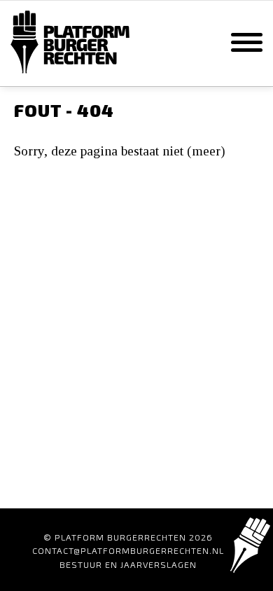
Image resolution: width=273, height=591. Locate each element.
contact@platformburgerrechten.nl (128, 550)
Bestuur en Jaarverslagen (128, 564)
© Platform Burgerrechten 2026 (128, 537)
